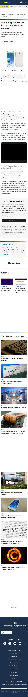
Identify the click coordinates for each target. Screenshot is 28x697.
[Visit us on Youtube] (14, 643)
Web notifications (14, 666)
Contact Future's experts (14, 650)
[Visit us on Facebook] (4, 643)
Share (5, 70)
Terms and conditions (14, 660)
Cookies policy (14, 669)
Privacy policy (14, 663)
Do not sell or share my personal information (14, 684)
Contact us (14, 656)
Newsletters (14, 672)
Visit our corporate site (20, 627)
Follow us (16, 70)
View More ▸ (14, 607)
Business (10, 15)
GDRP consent (14, 675)
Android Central (9, 135)
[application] (14, 151)
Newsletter (23, 70)
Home (3, 15)
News (16, 43)
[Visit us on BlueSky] (19, 643)
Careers (14, 678)
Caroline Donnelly (8, 41)
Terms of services (20, 226)
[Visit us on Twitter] (9, 643)
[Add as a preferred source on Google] (6, 632)
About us (14, 653)
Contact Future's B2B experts (14, 681)
